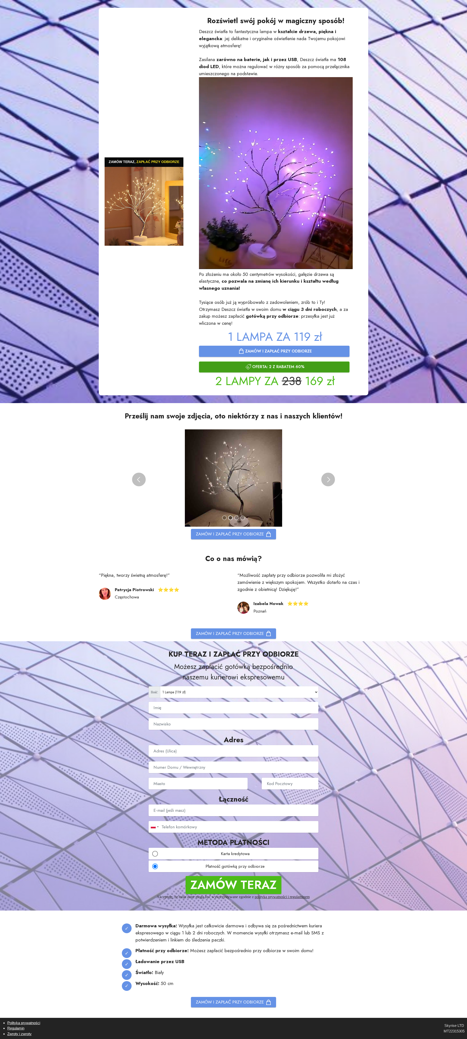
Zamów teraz (233, 884)
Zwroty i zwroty (19, 1034)
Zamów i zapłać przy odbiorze (278, 351)
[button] (139, 479)
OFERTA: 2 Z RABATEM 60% (278, 367)
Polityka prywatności (23, 1023)
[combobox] (154, 826)
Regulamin (15, 1028)
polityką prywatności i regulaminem (282, 897)
